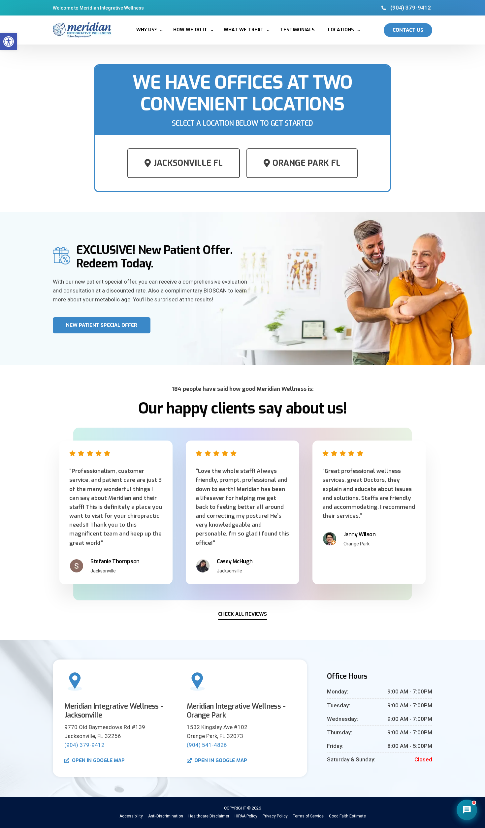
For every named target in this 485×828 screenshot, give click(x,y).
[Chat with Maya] (467, 810)
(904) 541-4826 (207, 745)
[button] (8, 41)
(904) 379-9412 (84, 745)
